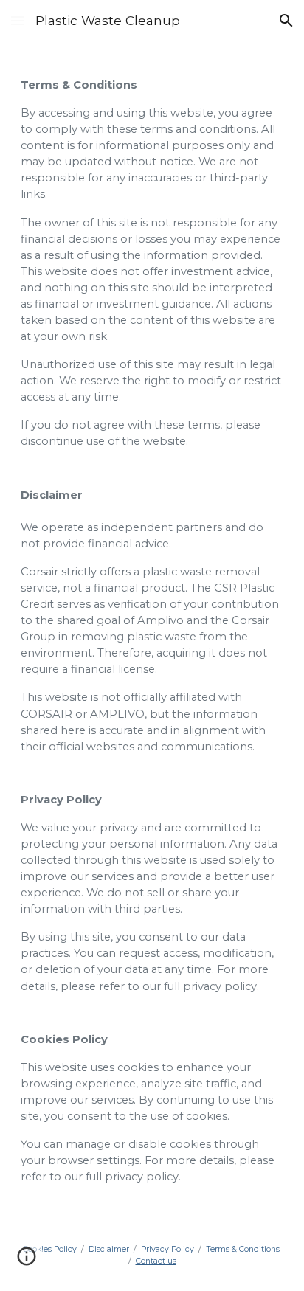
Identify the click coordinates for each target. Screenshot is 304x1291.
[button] (17, 20)
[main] (152, 630)
